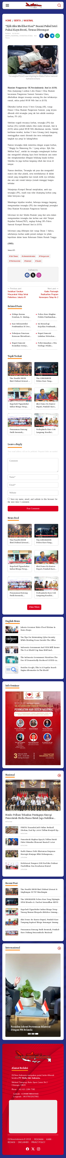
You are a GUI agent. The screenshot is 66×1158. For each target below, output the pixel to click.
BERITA (7, 36)
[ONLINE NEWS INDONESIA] (33, 5)
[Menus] (7, 5)
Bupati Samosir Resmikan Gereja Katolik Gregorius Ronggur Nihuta (19, 344)
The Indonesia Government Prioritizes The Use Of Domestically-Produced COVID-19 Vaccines (39, 659)
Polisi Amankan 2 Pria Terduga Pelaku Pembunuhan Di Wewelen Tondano (47, 344)
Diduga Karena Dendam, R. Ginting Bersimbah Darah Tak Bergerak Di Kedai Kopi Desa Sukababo (21, 315)
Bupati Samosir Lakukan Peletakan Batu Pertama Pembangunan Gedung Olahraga (47, 334)
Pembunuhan (15, 261)
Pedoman (38, 1139)
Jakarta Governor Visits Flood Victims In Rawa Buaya (38, 628)
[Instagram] (38, 275)
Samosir (28, 261)
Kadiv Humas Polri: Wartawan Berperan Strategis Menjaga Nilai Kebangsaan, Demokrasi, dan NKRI (38, 852)
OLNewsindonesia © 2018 (19, 1139)
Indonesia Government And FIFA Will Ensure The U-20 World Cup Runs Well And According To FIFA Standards (40, 649)
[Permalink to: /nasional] (59, 775)
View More (34, 607)
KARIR (48, 1139)
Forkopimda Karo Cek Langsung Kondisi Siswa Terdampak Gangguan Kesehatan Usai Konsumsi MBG (46, 431)
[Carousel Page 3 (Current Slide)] (36, 1034)
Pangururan (44, 256)
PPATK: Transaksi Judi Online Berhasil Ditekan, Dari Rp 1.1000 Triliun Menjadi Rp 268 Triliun (39, 829)
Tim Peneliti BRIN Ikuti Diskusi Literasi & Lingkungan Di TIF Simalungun (20, 379)
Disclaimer (23, 1142)
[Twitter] (33, 275)
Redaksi (11, 1142)
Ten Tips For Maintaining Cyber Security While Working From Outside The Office (38, 638)
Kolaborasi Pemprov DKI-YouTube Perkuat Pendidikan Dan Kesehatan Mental (39, 864)
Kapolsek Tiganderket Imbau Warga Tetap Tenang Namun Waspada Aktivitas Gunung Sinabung (19, 405)
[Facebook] (27, 275)
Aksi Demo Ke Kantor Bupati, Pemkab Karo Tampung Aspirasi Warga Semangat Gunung (45, 405)
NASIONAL (15, 36)
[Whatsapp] (57, 35)
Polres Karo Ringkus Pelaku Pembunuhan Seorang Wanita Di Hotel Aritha (47, 315)
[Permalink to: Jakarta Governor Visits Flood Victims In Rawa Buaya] (11, 629)
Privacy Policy (38, 1142)
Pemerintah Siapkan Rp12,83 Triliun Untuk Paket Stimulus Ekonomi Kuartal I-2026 (39, 840)
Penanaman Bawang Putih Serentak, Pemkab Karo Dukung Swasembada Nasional (19, 431)
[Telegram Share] (52, 35)
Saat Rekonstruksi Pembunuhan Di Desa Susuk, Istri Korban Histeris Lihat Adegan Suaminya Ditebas (21, 325)
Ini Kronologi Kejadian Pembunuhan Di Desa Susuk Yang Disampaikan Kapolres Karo (47, 325)
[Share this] (41, 35)
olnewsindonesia (29, 256)
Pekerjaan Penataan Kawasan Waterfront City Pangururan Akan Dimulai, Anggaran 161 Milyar (21, 334)
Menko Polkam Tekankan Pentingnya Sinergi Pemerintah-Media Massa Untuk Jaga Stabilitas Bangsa (29, 816)
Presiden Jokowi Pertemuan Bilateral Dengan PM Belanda (30, 1028)
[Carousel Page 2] (33, 1034)
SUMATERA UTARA (26, 36)
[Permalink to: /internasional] (59, 948)
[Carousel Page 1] (29, 1034)
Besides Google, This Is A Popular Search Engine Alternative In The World (38, 668)
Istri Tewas (14, 256)
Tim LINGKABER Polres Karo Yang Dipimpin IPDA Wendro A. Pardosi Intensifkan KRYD (44, 379)
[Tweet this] (47, 35)
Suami (39, 261)
